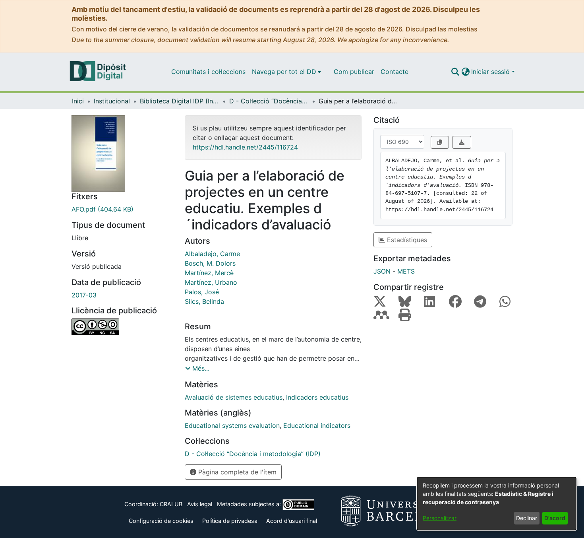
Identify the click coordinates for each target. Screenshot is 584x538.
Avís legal (199, 504)
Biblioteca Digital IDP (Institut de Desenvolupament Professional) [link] (179, 101)
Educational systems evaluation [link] (232, 425)
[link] (122, 209)
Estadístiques (406, 240)
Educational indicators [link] (316, 425)
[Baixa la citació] (461, 142)
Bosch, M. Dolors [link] (210, 263)
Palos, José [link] (202, 292)
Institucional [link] (112, 101)
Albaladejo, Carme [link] (212, 254)
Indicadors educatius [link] (317, 397)
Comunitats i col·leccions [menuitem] (208, 72)
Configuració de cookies (161, 520)
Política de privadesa (229, 520)
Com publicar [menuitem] (354, 72)
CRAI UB (171, 504)
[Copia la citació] (440, 142)
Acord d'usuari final (291, 520)
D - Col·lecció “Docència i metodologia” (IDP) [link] (269, 101)
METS (406, 271)
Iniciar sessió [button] (491, 72)
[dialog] (496, 503)
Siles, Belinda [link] (204, 301)
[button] (455, 71)
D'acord (554, 518)
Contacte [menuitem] (394, 72)
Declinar (526, 518)
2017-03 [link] (84, 295)
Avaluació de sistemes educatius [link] (233, 397)
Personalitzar (439, 518)
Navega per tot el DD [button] (284, 72)
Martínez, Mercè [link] (209, 273)
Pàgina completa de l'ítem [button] (236, 472)
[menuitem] (286, 72)
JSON (382, 271)
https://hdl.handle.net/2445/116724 (245, 147)
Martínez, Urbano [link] (211, 282)
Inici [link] (78, 101)
